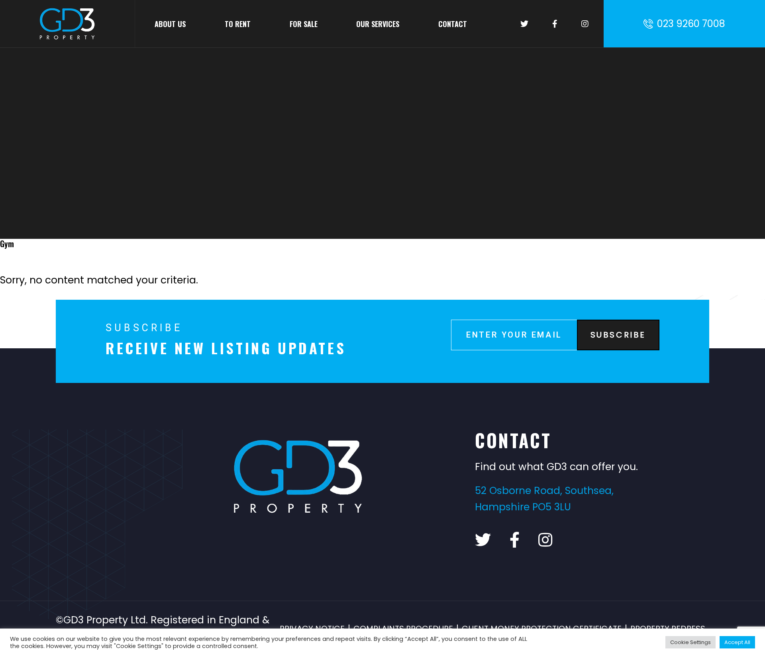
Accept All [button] (737, 642)
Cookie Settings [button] (690, 642)
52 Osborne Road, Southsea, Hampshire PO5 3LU (544, 499)
